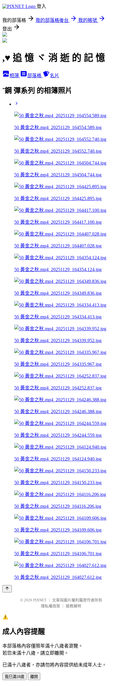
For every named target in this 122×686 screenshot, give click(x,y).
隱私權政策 (50, 606)
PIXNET (39, 600)
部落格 (35, 75)
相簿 (14, 75)
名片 (54, 75)
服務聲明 (73, 606)
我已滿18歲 (14, 676)
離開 (34, 676)
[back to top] (7, 588)
